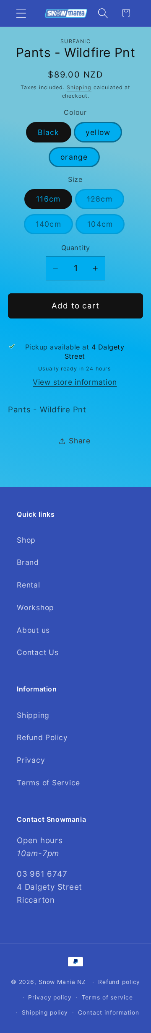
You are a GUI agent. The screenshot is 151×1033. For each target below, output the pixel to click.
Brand (28, 562)
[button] (21, 13)
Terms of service (107, 997)
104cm (106, 226)
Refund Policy (42, 737)
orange (74, 157)
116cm (48, 198)
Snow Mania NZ (62, 982)
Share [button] (80, 440)
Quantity (75, 247)
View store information (75, 382)
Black (48, 132)
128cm (105, 201)
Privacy (31, 760)
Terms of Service (48, 782)
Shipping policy (45, 1012)
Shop (26, 540)
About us (33, 630)
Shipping (79, 87)
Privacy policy (49, 997)
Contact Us (38, 652)
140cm (54, 226)
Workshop (35, 607)
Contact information (108, 1012)
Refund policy (119, 982)
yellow (98, 132)
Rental (28, 584)
